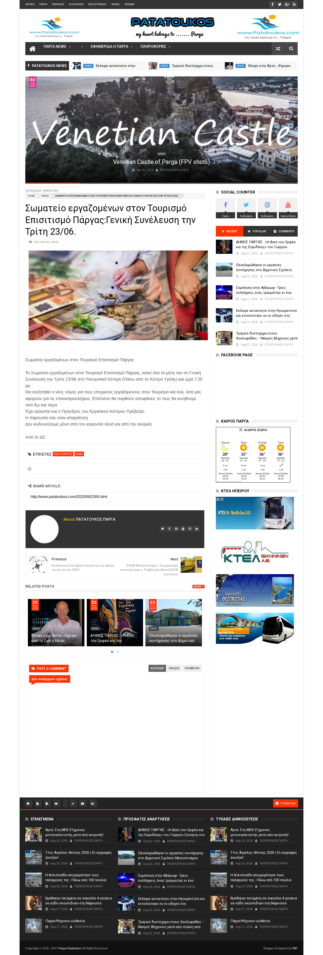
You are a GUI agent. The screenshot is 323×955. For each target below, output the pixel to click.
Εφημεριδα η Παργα (109, 47)
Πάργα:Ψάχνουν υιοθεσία (65, 921)
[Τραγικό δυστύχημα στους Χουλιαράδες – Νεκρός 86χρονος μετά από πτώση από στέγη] (153, 65)
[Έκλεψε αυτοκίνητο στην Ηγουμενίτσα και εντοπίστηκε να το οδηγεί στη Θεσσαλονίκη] (77, 65)
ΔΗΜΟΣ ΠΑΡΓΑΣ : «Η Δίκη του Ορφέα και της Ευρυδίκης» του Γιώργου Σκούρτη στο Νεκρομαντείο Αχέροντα (266, 247)
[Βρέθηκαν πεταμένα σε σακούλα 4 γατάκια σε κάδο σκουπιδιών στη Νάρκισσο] (33, 903)
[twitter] (162, 529)
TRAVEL (115, 4)
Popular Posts (259, 233)
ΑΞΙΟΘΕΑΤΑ (76, 4)
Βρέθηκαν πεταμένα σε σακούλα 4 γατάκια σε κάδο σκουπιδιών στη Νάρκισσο (78, 900)
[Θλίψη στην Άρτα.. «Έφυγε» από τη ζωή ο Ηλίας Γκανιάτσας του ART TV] (229, 65)
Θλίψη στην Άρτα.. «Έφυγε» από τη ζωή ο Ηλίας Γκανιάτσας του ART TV (54, 640)
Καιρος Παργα (255, 430)
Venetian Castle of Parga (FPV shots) (161, 161)
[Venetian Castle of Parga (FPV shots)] (161, 129)
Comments (286, 231)
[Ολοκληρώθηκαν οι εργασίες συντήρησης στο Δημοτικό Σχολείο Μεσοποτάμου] (173, 622)
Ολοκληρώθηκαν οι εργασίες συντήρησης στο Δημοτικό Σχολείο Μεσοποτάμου (173, 640)
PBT (295, 948)
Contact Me (288, 803)
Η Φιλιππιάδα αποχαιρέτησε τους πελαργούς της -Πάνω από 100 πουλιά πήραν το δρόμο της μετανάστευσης (75, 880)
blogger (157, 668)
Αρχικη (30, 4)
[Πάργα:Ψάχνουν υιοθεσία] (33, 926)
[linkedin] (197, 529)
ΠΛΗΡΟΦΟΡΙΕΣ (153, 47)
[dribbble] (190, 529)
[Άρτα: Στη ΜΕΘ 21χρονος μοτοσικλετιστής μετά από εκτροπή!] (33, 834)
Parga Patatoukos (69, 948)
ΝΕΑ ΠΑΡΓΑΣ (42, 242)
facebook (192, 668)
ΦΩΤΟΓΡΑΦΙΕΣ (97, 4)
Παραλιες (58, 4)
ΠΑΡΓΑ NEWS (55, 47)
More (197, 586)
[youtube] (183, 529)
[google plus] (176, 529)
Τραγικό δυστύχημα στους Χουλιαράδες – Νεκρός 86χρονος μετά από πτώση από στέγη (266, 338)
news (88, 65)
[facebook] (169, 529)
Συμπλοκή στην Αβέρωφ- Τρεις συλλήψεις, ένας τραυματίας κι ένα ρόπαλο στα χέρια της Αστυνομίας (263, 293)
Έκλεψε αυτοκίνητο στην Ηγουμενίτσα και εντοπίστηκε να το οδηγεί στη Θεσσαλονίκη (266, 315)
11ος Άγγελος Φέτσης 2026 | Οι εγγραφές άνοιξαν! (78, 855)
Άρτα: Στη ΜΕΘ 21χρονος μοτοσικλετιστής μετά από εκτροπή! (74, 832)
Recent (232, 231)
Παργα (43, 4)
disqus (174, 668)
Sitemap (130, 4)
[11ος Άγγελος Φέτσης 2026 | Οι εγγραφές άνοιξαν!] (33, 857)
